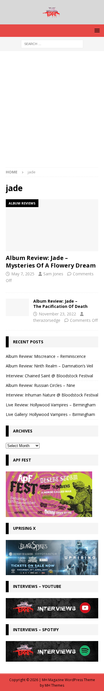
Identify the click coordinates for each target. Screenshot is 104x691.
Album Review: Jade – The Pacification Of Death (60, 303)
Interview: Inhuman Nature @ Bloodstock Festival (52, 395)
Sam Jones (53, 274)
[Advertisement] (52, 112)
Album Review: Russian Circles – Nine (40, 385)
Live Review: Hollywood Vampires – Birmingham (51, 405)
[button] (96, 30)
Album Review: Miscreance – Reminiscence (46, 356)
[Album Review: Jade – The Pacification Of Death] (17, 307)
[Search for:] (52, 43)
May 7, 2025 (22, 274)
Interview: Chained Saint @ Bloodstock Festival (49, 375)
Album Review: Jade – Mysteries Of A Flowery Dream (51, 261)
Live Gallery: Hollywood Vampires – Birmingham (50, 414)
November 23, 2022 (57, 314)
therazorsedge (46, 320)
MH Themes (54, 685)
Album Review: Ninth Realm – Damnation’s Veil (49, 366)
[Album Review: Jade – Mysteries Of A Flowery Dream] (52, 225)
